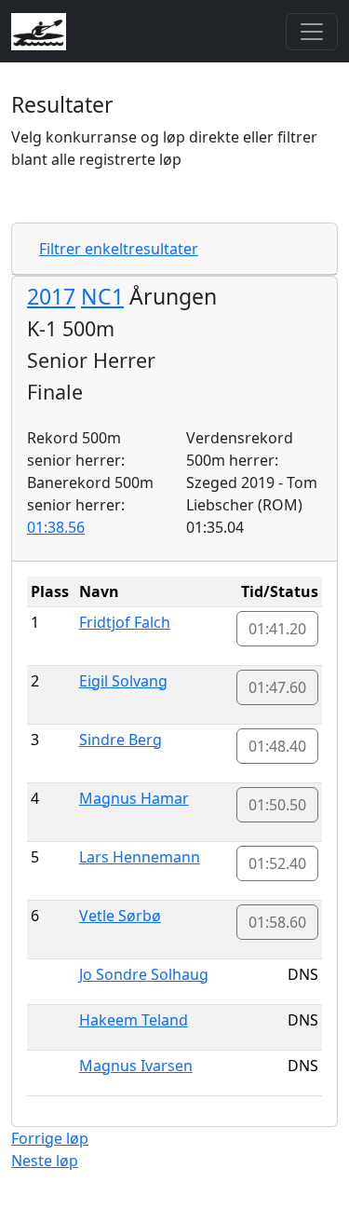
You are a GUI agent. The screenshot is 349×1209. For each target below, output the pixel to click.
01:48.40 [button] (277, 746)
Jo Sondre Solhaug (143, 974)
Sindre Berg (120, 739)
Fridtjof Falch (124, 622)
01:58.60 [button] (277, 922)
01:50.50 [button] (277, 805)
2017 (51, 296)
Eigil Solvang (123, 681)
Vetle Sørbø (120, 915)
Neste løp (44, 1160)
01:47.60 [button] (277, 687)
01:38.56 (56, 527)
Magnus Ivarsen (136, 1065)
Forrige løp (49, 1138)
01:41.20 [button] (277, 628)
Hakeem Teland (133, 1020)
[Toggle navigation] (312, 31)
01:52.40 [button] (277, 863)
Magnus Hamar (134, 798)
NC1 (102, 296)
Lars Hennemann (139, 857)
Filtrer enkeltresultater (118, 248)
